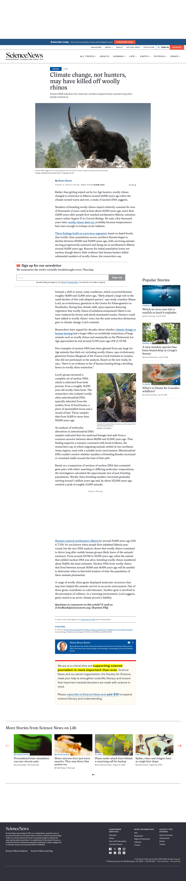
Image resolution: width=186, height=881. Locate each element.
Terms (63, 282)
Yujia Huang (61, 768)
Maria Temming (149, 316)
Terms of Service (163, 861)
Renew (111, 838)
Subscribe (112, 835)
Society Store (164, 838)
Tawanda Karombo (151, 357)
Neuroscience (21, 755)
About (119, 47)
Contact (137, 845)
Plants (98, 755)
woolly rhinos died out (81, 222)
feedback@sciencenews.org (74, 608)
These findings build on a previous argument (81, 233)
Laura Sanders (21, 765)
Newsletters (138, 836)
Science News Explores (16, 851)
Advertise (137, 842)
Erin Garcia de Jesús (104, 765)
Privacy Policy (73, 282)
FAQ (135, 833)
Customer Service (115, 844)
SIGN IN (165, 47)
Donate (177, 47)
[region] (94, 755)
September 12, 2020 (88, 619)
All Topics (87, 56)
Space (174, 56)
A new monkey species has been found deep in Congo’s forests (159, 350)
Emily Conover (143, 765)
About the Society (166, 835)
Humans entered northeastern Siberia (77, 541)
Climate (146, 384)
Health (104, 56)
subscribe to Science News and (93, 694)
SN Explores (133, 47)
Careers (162, 844)
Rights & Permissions (142, 839)
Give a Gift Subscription (117, 841)
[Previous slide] (8, 746)
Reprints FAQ (100, 608)
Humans (118, 56)
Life (132, 56)
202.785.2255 (150, 861)
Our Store (149, 47)
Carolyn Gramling (150, 395)
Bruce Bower (65, 181)
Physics (159, 56)
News (56, 69)
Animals (146, 305)
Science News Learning (42, 851)
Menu (108, 47)
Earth (144, 56)
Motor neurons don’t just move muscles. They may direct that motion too (72, 761)
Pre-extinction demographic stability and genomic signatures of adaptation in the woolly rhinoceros (98, 630)
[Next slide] (180, 746)
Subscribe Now (125, 42)
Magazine (96, 47)
